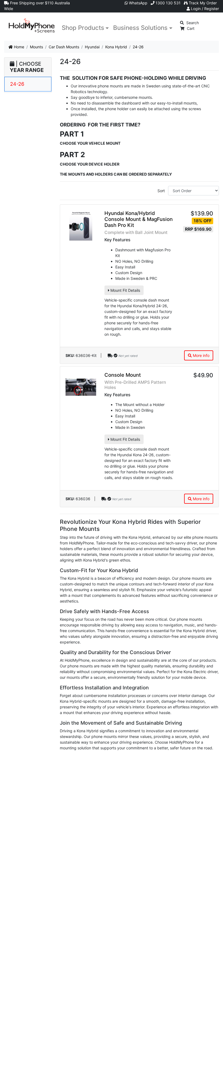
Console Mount (122, 375)
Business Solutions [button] (140, 27)
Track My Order (202, 3)
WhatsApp (137, 3)
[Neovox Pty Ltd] (31, 25)
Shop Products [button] (83, 27)
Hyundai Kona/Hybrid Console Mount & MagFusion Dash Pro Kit (138, 219)
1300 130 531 (167, 3)
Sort (161, 190)
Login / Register (204, 8)
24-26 (17, 84)
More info (200, 355)
